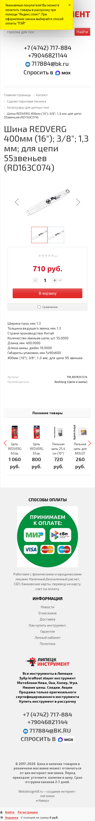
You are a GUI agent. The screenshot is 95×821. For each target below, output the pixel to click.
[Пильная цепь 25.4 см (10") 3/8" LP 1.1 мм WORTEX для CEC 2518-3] (58, 432)
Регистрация (28, 812)
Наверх (43, 800)
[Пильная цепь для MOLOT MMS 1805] (80, 432)
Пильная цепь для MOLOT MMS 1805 (80, 453)
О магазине (47, 613)
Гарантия (47, 631)
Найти (82, 31)
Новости (47, 607)
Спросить (37, 72)
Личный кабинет (48, 637)
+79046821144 (47, 55)
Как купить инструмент (47, 625)
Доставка (47, 619)
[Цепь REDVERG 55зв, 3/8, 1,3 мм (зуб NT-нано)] (37, 432)
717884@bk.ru (50, 63)
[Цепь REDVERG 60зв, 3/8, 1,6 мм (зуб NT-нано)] (15, 432)
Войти (10, 812)
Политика (47, 643)
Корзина (11, 817)
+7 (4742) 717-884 (47, 47)
